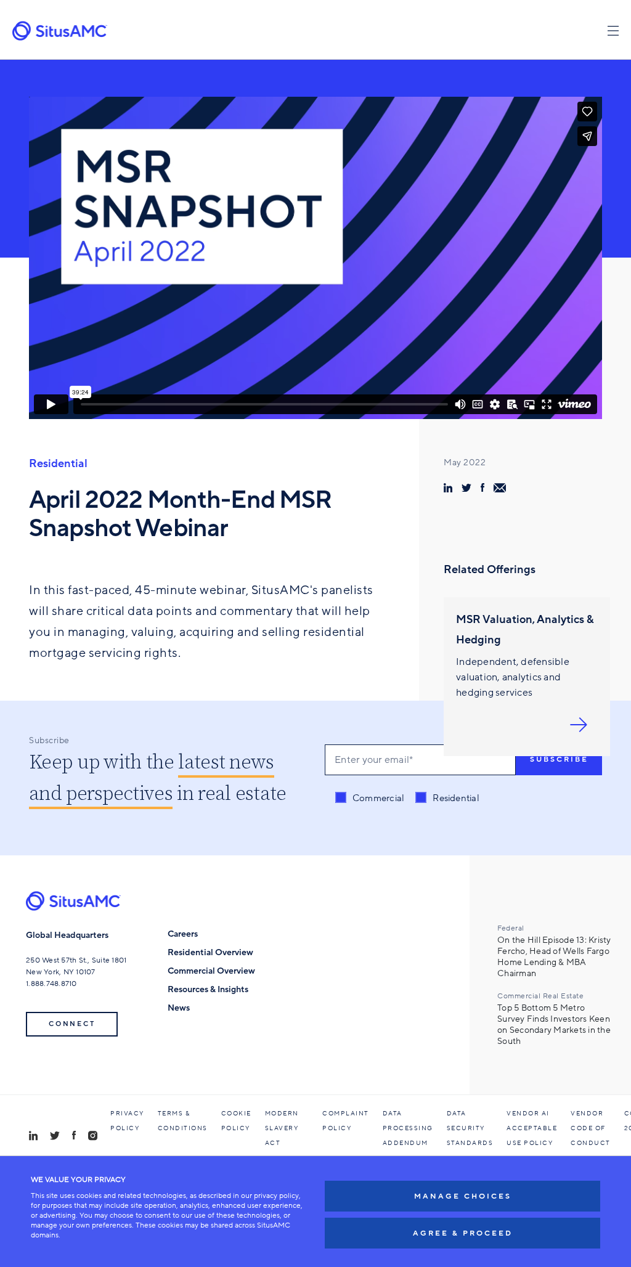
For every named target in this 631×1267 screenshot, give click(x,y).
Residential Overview (210, 952)
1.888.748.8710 (51, 983)
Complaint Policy (345, 1121)
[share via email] (500, 487)
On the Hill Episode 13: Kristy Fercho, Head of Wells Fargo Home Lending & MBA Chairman (554, 957)
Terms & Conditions (183, 1121)
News (179, 1008)
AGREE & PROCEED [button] (463, 1233)
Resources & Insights (208, 989)
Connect (72, 1024)
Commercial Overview (211, 971)
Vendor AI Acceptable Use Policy (532, 1128)
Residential (58, 463)
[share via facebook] (482, 487)
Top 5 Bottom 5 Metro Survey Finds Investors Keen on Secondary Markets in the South (554, 1025)
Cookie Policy (236, 1121)
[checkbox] (407, 798)
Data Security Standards (470, 1128)
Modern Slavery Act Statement (287, 1135)
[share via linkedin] (448, 487)
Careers (183, 934)
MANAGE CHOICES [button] (462, 1196)
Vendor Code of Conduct (591, 1128)
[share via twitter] (466, 487)
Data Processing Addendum (408, 1128)
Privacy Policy (127, 1121)
